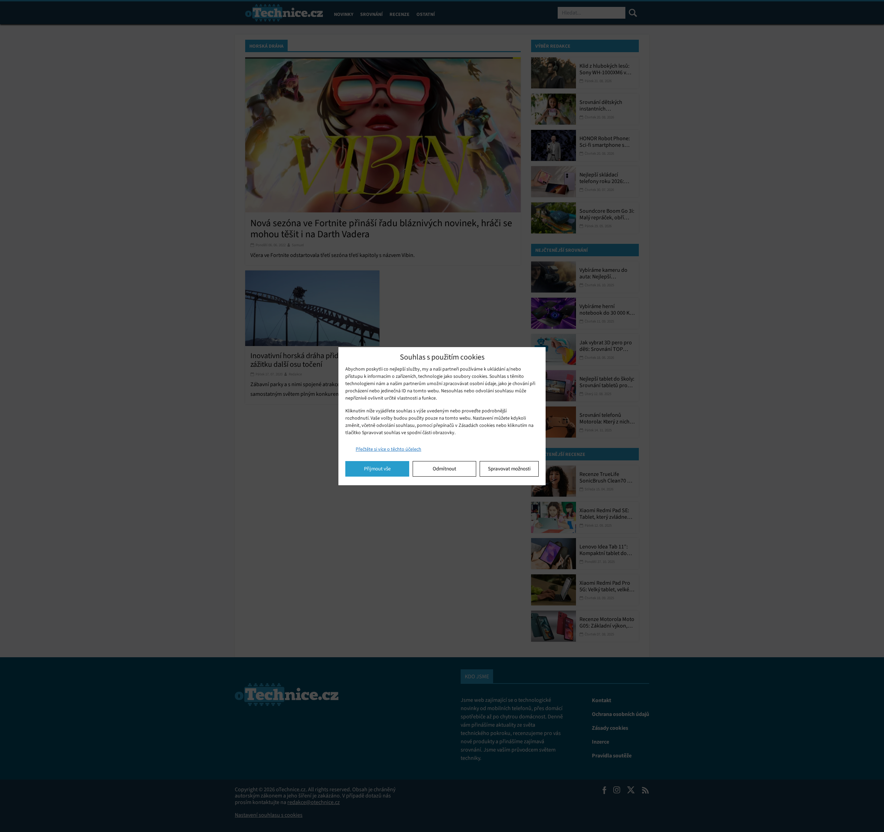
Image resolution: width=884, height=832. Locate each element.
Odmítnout (444, 469)
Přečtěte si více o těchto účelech (388, 449)
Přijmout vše (377, 469)
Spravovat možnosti (509, 469)
